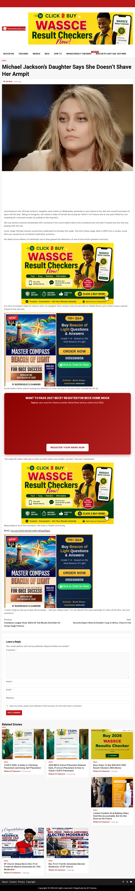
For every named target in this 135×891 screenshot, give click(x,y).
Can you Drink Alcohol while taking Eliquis (30, 531)
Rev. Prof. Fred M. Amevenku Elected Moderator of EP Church (67, 843)
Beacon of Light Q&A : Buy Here (111, 54)
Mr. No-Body (8, 81)
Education (8, 54)
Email (9, 690)
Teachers (23, 54)
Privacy (21, 882)
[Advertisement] (67, 190)
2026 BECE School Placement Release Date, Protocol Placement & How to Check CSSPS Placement (67, 744)
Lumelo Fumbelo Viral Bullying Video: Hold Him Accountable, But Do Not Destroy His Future (112, 792)
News (4, 60)
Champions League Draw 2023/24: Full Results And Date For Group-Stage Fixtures (32, 623)
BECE (47, 54)
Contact (13, 882)
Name (9, 682)
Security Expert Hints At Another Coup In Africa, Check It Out (102, 621)
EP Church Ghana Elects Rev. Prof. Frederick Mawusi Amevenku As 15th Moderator (23, 843)
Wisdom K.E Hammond (12, 771)
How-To (58, 54)
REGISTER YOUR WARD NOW (67, 447)
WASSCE (36, 54)
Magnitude (78, 888)
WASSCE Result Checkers (78, 54)
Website (10, 698)
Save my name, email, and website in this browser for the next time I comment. (45, 706)
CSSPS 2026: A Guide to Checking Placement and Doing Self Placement (23, 744)
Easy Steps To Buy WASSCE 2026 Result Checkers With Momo (112, 744)
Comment (11, 650)
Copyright (30, 882)
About (5, 882)
